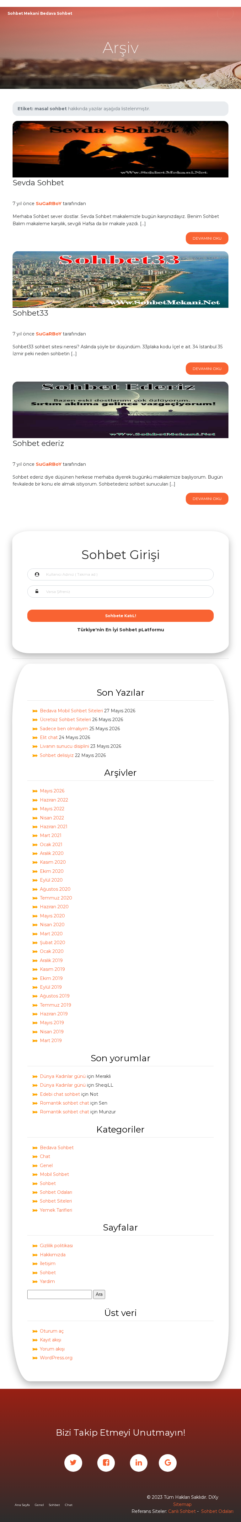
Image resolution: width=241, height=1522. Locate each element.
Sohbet (48, 1183)
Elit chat (49, 737)
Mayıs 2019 (52, 1022)
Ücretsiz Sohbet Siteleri (65, 719)
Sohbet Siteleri (56, 1201)
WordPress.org (56, 1358)
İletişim (48, 1263)
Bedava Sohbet (57, 1147)
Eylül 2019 (51, 987)
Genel (46, 1165)
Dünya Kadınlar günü (63, 1076)
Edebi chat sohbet (60, 1094)
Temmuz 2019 (55, 1005)
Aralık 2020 (52, 853)
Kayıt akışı (50, 1340)
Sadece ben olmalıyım (64, 728)
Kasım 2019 (52, 969)
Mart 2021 (51, 835)
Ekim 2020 (52, 871)
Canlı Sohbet (182, 1511)
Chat (45, 1156)
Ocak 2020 (52, 951)
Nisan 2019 (52, 1032)
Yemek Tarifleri (56, 1210)
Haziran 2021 (53, 826)
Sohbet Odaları (56, 1192)
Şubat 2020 (52, 942)
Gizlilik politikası (56, 1245)
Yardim (47, 1281)
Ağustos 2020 (55, 889)
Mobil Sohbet (54, 1174)
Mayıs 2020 (52, 916)
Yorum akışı (52, 1349)
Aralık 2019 (51, 960)
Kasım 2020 (53, 862)
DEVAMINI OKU (207, 238)
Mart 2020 (51, 934)
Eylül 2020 (51, 880)
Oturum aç (52, 1331)
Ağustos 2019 (55, 996)
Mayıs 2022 (52, 809)
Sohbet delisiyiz (57, 755)
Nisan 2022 (52, 818)
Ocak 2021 (51, 844)
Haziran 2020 (54, 907)
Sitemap (182, 1504)
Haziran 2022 (54, 800)
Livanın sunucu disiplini (64, 746)
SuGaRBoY (49, 203)
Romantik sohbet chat (64, 1103)
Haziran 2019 (54, 1014)
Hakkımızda (53, 1255)
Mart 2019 (51, 1040)
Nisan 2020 (52, 924)
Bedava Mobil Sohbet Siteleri (71, 711)
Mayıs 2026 (52, 791)
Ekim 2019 (51, 978)
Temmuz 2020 (56, 898)
